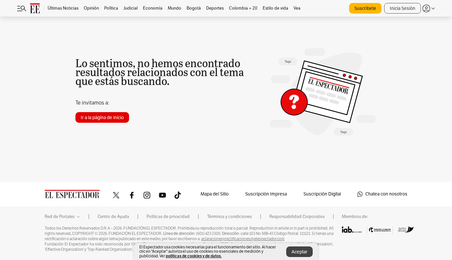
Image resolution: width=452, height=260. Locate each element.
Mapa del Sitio (215, 194)
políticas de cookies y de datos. (194, 255)
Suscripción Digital (322, 194)
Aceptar (299, 252)
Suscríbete (365, 8)
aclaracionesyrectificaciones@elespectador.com (243, 239)
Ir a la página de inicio (102, 117)
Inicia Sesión (402, 8)
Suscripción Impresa (266, 194)
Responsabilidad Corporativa (297, 216)
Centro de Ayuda (113, 216)
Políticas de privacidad (168, 216)
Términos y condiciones (229, 216)
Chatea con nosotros (386, 194)
